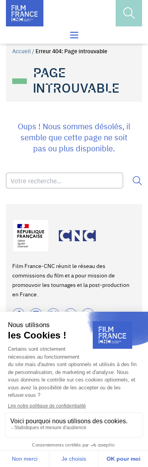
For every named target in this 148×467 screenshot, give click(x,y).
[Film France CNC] (24, 13)
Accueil (21, 51)
